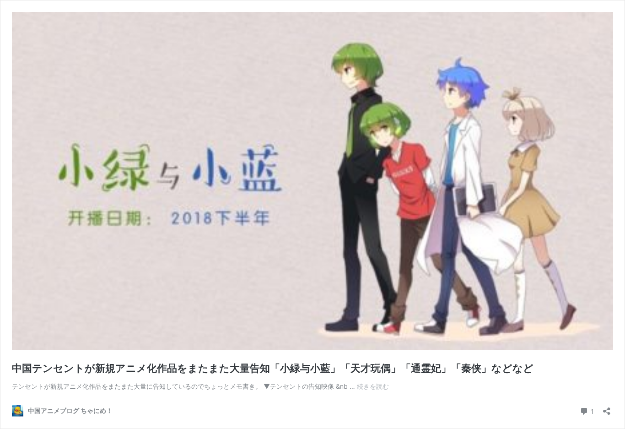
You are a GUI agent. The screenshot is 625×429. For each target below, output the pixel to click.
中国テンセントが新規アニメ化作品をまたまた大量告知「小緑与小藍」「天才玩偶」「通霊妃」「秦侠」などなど (272, 368)
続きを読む (373, 386)
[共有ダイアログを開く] (606, 408)
